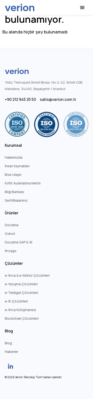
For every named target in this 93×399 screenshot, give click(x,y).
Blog (8, 343)
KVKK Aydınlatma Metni (23, 183)
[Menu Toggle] (82, 7)
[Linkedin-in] (10, 366)
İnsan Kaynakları (17, 166)
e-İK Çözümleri (16, 301)
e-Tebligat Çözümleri (21, 292)
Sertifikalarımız (16, 200)
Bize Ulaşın (13, 174)
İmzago (10, 250)
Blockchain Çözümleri (22, 318)
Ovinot (10, 233)
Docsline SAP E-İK (18, 242)
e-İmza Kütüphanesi (20, 309)
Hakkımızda (13, 157)
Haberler (11, 351)
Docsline (12, 225)
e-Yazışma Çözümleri (21, 284)
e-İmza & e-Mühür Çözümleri (27, 275)
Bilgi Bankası (14, 191)
